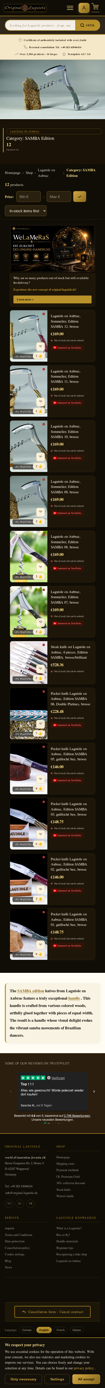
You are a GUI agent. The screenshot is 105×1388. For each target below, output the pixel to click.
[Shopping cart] (95, 8)
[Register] (84, 8)
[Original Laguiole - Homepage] (25, 8)
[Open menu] (70, 7)
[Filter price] (79, 196)
